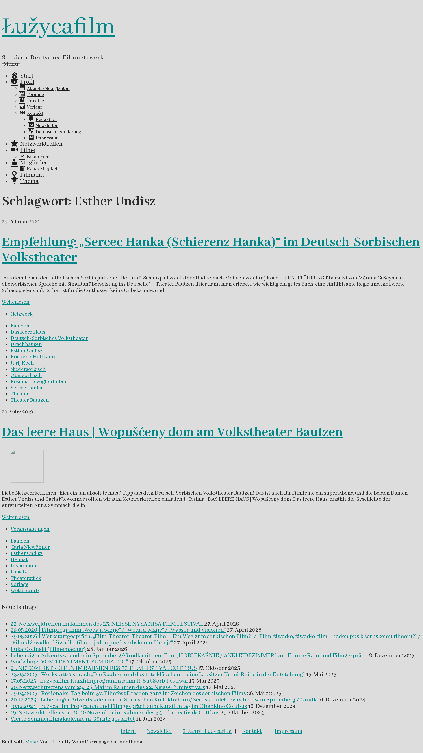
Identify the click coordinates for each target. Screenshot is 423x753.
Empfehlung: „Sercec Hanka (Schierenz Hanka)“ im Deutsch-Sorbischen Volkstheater (211, 250)
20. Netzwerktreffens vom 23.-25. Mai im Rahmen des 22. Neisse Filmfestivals (108, 687)
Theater (20, 394)
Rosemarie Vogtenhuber (39, 381)
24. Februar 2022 (21, 222)
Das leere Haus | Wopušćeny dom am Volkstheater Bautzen (172, 432)
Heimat (19, 559)
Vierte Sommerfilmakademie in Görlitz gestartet (73, 719)
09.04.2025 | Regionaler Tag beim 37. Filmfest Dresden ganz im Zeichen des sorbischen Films (128, 693)
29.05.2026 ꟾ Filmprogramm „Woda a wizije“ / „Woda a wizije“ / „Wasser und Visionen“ (118, 630)
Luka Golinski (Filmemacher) (48, 649)
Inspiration (23, 565)
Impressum (288, 731)
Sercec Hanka (26, 387)
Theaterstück (26, 578)
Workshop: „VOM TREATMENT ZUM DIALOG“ (69, 662)
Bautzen (20, 326)
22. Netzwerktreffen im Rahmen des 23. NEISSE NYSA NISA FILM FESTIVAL (107, 624)
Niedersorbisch (28, 369)
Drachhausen (26, 344)
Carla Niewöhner (30, 547)
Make (31, 741)
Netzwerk (21, 314)
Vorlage (19, 584)
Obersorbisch (26, 375)
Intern (128, 731)
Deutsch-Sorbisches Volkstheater (49, 338)
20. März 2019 (17, 412)
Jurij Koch (22, 363)
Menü (11, 64)
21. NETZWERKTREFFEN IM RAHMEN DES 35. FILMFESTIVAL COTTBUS (104, 668)
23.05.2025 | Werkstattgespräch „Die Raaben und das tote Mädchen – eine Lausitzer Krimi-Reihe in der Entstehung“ (158, 674)
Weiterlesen (16, 302)
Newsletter (159, 731)
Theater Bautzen (30, 400)
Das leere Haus (28, 332)
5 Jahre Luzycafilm (207, 731)
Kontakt (252, 731)
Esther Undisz (27, 350)
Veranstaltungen (30, 529)
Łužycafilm (58, 27)
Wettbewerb (25, 590)
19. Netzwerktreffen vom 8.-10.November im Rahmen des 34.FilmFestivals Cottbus (115, 712)
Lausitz (19, 571)
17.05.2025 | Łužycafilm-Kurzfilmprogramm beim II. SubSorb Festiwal (99, 681)
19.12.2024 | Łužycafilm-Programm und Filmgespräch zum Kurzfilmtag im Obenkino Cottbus (129, 706)
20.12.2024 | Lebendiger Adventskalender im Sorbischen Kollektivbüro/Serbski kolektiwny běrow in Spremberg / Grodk (164, 700)
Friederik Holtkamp (33, 356)
